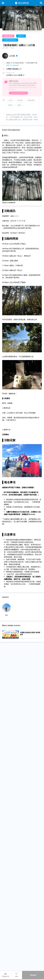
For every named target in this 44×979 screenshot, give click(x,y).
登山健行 (20, 100)
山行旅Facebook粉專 (14, 75)
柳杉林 (10, 105)
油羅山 (19, 105)
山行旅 (10, 100)
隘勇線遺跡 (31, 100)
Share (38, 8)
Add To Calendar (12, 65)
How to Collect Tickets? (18, 93)
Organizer (5, 976)
